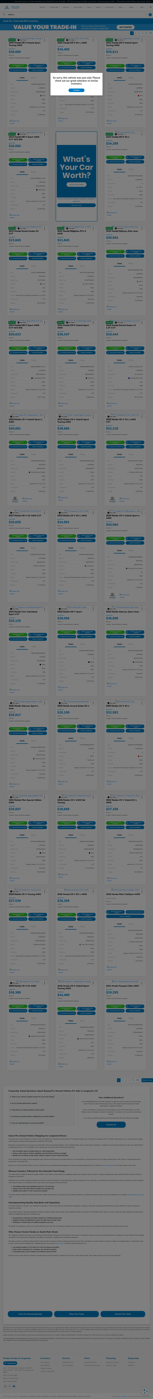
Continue (76, 90)
